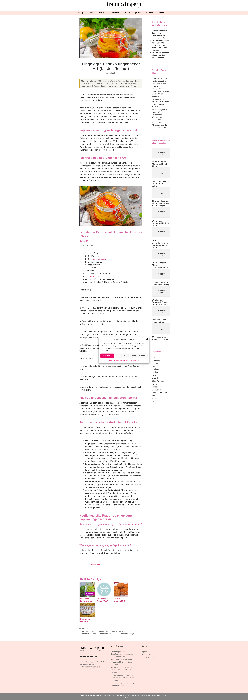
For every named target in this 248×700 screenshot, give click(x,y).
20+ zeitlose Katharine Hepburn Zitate (161, 223)
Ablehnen (121, 356)
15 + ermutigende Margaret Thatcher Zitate (160, 163)
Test (153, 396)
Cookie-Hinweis (147, 658)
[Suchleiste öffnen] (169, 13)
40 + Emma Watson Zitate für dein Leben (161, 183)
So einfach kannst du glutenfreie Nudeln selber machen (160, 55)
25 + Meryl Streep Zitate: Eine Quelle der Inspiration (160, 203)
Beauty (80, 13)
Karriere (149, 13)
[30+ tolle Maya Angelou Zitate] (161, 311)
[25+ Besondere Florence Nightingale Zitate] (161, 254)
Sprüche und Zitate (159, 393)
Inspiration (156, 369)
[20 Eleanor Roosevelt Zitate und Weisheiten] (161, 291)
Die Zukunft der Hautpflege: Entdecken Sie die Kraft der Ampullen (121, 662)
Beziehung (103, 13)
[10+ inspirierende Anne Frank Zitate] (161, 328)
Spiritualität (156, 390)
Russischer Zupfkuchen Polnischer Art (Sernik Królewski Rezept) (107, 631)
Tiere (154, 399)
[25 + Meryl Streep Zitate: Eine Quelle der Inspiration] (161, 193)
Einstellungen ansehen (138, 356)
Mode (92, 13)
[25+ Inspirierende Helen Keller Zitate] (161, 274)
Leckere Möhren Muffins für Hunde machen (159, 47)
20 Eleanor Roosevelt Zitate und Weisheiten (159, 302)
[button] (147, 339)
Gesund (127, 13)
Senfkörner (95, 276)
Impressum (136, 360)
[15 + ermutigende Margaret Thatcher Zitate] (161, 153)
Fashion (155, 363)
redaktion (95, 564)
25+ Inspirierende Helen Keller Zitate (160, 283)
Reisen (154, 384)
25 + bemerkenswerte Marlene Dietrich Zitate (160, 244)
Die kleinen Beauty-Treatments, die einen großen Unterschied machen (122, 669)
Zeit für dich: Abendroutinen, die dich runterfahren (159, 125)
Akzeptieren (107, 356)
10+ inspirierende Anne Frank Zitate (160, 338)
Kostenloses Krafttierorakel (89, 667)
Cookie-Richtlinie (114, 360)
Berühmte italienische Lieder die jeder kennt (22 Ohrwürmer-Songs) (108, 634)
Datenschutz (146, 655)
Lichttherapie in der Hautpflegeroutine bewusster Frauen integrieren (121, 654)
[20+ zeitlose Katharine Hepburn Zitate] (161, 212)
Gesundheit (156, 366)
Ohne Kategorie (158, 381)
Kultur (154, 375)
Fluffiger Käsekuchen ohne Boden (92, 662)
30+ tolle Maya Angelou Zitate (159, 320)
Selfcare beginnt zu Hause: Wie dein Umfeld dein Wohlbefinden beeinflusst (159, 114)
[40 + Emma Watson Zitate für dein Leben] (161, 173)
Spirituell (138, 13)
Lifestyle (115, 13)
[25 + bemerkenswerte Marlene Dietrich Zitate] (161, 232)
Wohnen (155, 402)
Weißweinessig (99, 259)
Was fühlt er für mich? (88, 664)
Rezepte (161, 13)
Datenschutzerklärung (126, 360)
